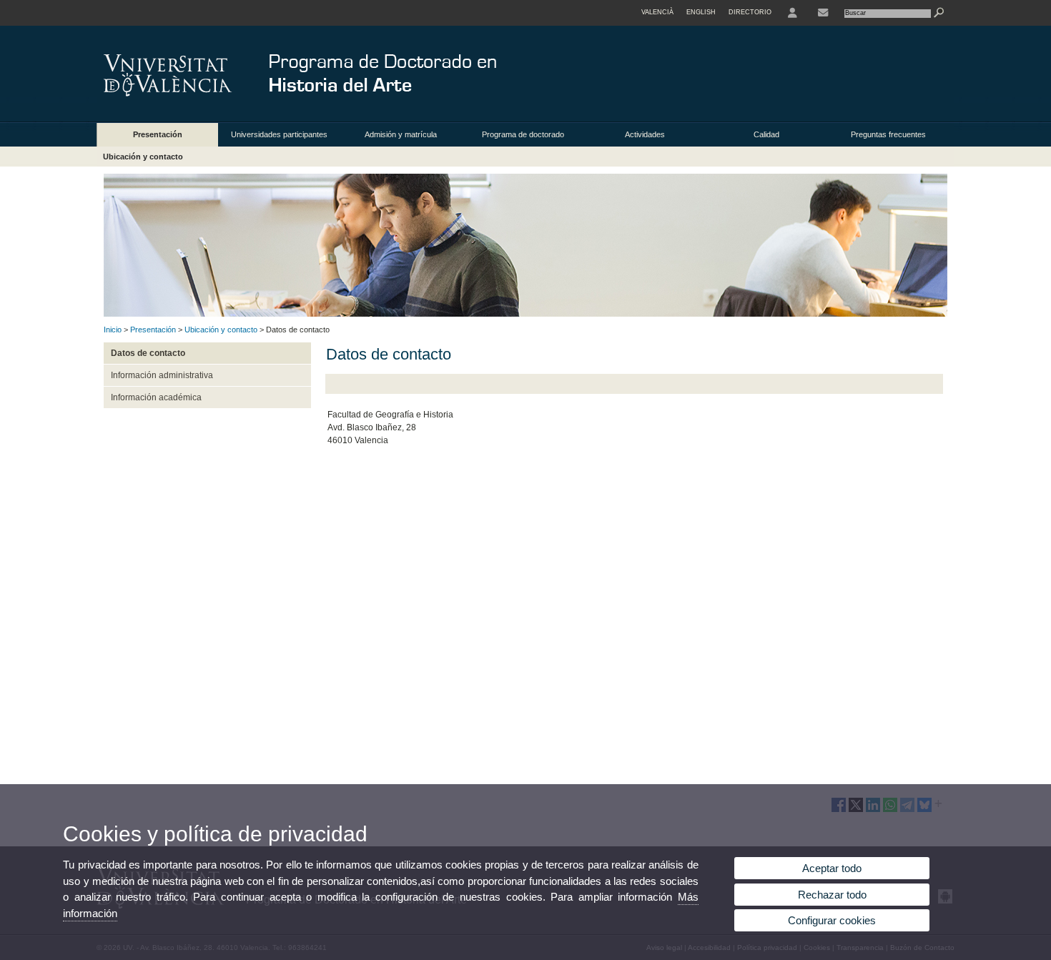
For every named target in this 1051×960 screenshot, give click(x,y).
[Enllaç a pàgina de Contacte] (823, 13)
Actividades (645, 134)
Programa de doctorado (523, 134)
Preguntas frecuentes (888, 134)
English (701, 12)
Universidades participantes (279, 134)
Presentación (157, 134)
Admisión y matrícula (401, 134)
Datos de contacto (148, 353)
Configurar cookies (832, 920)
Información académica (156, 397)
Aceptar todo (832, 868)
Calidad (766, 134)
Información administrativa (162, 375)
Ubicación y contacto (143, 156)
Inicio (113, 329)
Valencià (657, 12)
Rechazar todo (832, 895)
